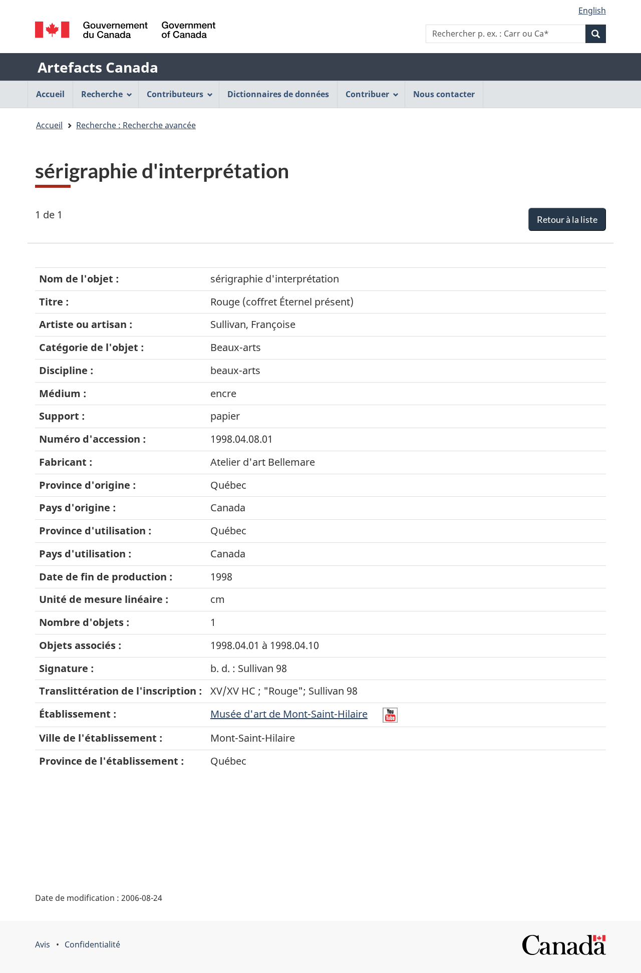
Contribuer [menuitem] (367, 94)
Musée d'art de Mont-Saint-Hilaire (289, 714)
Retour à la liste (567, 219)
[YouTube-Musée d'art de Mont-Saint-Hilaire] (390, 714)
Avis (42, 944)
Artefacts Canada (98, 67)
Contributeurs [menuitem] (175, 94)
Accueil (49, 125)
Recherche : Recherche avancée (136, 125)
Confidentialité (92, 944)
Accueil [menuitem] (50, 94)
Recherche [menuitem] (102, 94)
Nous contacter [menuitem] (444, 94)
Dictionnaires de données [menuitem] (278, 94)
